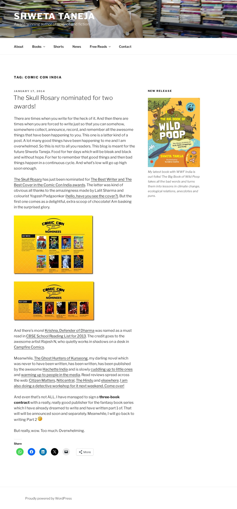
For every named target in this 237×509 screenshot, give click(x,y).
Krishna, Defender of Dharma (69, 330)
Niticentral (65, 380)
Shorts (58, 46)
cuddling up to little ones (112, 369)
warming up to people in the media (50, 375)
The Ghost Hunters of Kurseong (61, 358)
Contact (125, 46)
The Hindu (84, 380)
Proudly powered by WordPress (48, 498)
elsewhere (110, 380)
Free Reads (98, 46)
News (76, 46)
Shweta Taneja (54, 16)
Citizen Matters (42, 380)
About (18, 46)
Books (36, 46)
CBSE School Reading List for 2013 (56, 336)
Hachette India (55, 369)
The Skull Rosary (28, 179)
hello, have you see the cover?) (92, 196)
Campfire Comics (29, 347)
